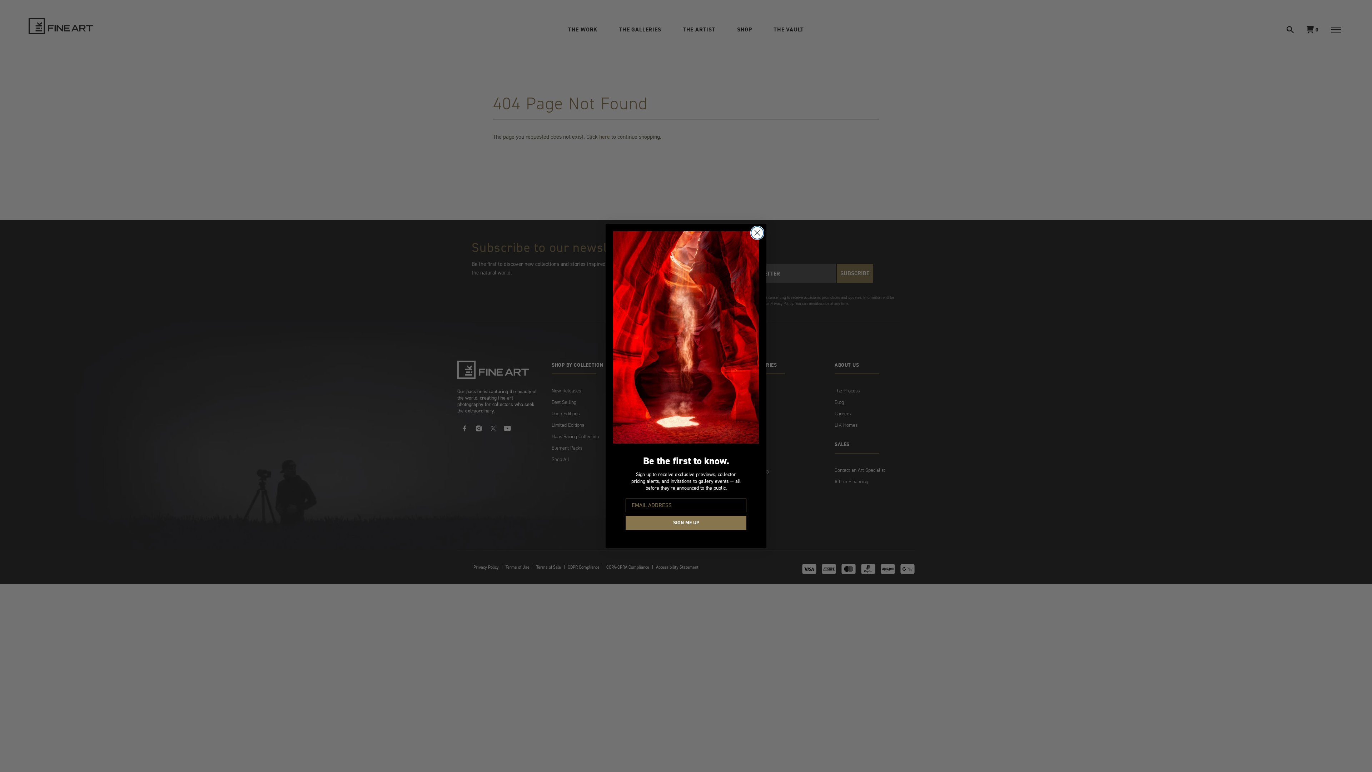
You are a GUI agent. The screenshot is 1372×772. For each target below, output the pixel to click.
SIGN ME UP (686, 522)
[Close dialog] (757, 233)
